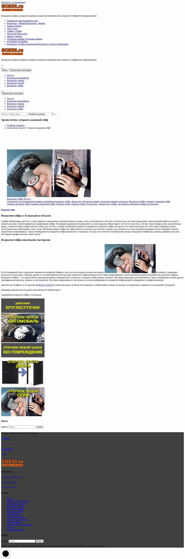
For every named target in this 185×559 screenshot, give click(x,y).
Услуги (10, 75)
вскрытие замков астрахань (114, 201)
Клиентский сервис (8, 444)
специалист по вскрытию (19, 524)
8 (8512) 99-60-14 (9, 482)
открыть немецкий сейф (42, 204)
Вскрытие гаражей (16, 503)
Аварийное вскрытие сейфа (56, 201)
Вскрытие (76, 201)
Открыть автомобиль (17, 519)
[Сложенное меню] (2, 65)
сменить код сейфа (107, 204)
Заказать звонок (7, 449)
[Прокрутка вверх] (5, 554)
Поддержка (5, 438)
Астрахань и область (11, 477)
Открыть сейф (63, 204)
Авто (9, 498)
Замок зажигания (15, 516)
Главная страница (15, 125)
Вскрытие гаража (15, 80)
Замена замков (14, 514)
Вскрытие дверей (15, 83)
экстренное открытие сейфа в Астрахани (138, 204)
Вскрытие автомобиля (18, 78)
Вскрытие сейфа (15, 85)
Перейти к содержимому (13, 2)
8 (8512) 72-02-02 (44, 285)
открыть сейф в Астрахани (84, 204)
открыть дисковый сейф (158, 201)
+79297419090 (8, 487)
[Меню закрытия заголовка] (2, 68)
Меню (4, 70)
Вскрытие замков (91, 201)
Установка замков (15, 529)
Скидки (4, 454)
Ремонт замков (14, 522)
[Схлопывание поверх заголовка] (2, 91)
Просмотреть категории (20, 70)
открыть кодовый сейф (18, 204)
